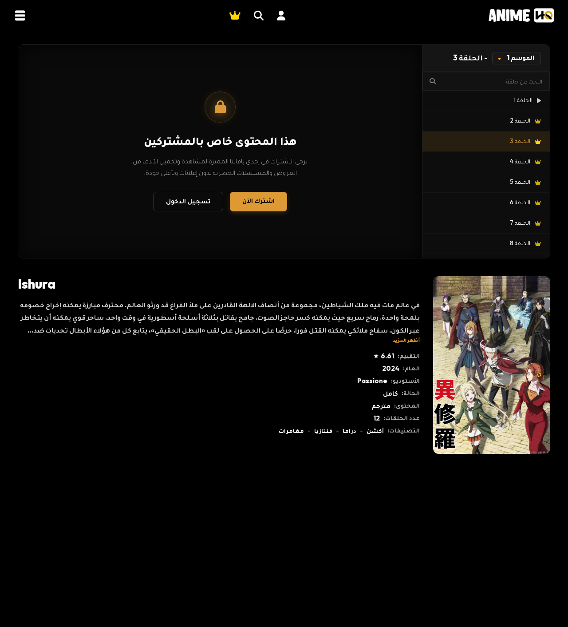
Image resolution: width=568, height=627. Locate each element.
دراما (349, 431)
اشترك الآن (258, 200)
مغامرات (291, 431)
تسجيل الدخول (188, 201)
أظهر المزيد (406, 340)
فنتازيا (323, 431)
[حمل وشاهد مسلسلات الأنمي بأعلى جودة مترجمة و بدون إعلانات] (521, 15)
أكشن (375, 431)
